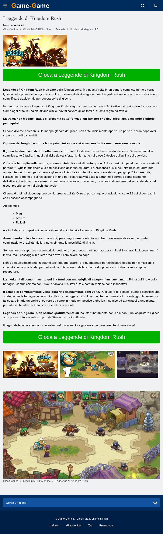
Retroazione (106, 525)
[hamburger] (5, 6)
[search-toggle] (142, 5)
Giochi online (74, 525)
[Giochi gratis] (30, 5)
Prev (8, 364)
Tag (90, 525)
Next (154, 364)
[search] (155, 502)
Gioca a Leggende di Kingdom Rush (81, 75)
